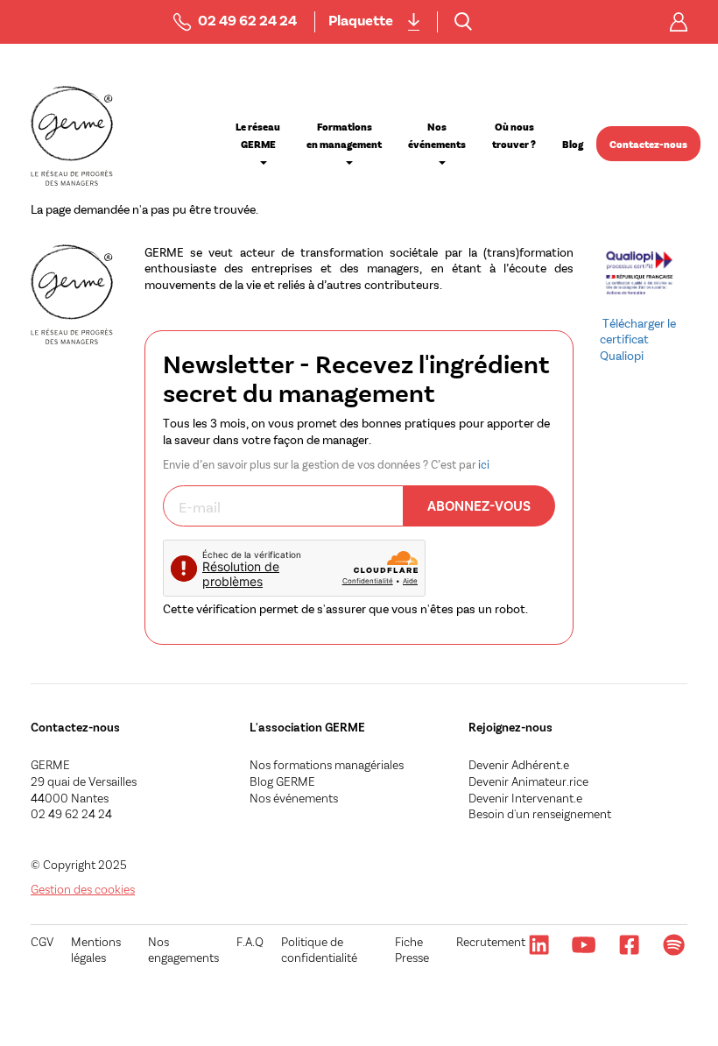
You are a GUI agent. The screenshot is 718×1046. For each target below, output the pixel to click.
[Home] (72, 136)
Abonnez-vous (479, 505)
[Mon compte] (678, 22)
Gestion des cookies (83, 888)
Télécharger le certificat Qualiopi (638, 339)
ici (483, 464)
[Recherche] (463, 22)
